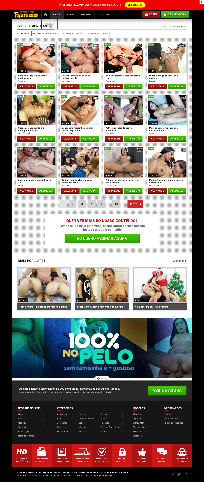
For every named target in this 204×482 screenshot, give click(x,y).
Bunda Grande (63, 431)
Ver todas (105, 431)
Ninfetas (83, 431)
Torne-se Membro (26, 436)
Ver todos (178, 261)
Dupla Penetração (87, 418)
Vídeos (56, 14)
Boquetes (61, 427)
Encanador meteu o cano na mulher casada (76, 77)
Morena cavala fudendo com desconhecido (163, 129)
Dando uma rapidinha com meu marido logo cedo (78, 129)
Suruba (104, 418)
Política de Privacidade (174, 423)
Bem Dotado (63, 423)
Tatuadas (105, 423)
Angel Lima (138, 418)
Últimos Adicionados (46, 34)
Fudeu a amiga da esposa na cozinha (163, 77)
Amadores (62, 414)
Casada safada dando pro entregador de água (31, 129)
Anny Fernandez (25, 133)
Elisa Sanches (111, 185)
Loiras (82, 423)
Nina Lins (137, 431)
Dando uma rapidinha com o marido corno (32, 77)
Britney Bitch (138, 423)
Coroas (82, 414)
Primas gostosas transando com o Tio (123, 77)
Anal (59, 418)
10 (116, 204)
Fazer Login (23, 431)
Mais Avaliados (99, 34)
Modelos (86, 14)
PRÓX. (134, 204)
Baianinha (153, 81)
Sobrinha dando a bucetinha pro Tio (34, 181)
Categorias (104, 14)
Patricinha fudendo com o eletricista (119, 129)
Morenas (83, 427)
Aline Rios (137, 414)
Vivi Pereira (154, 185)
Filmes (70, 14)
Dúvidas (49, 24)
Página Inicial (46, 14)
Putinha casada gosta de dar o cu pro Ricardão (122, 181)
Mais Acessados (75, 34)
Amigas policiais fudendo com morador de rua (77, 181)
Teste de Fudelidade (110, 427)
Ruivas (104, 414)
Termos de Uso (171, 418)
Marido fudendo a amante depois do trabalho (166, 181)
